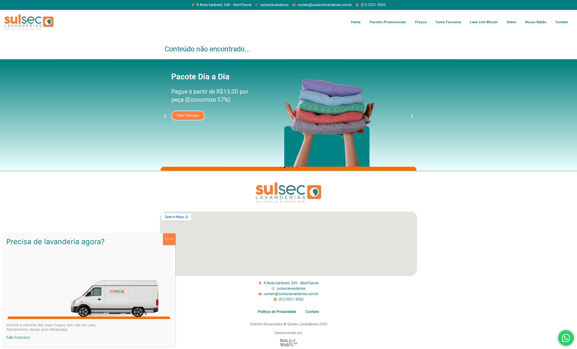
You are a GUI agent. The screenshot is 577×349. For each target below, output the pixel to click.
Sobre (511, 22)
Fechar (169, 239)
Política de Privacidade (277, 312)
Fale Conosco (18, 337)
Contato (561, 22)
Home (356, 22)
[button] (165, 116)
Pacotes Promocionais (388, 22)
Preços (421, 22)
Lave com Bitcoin (484, 22)
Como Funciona (448, 22)
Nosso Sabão (535, 22)
